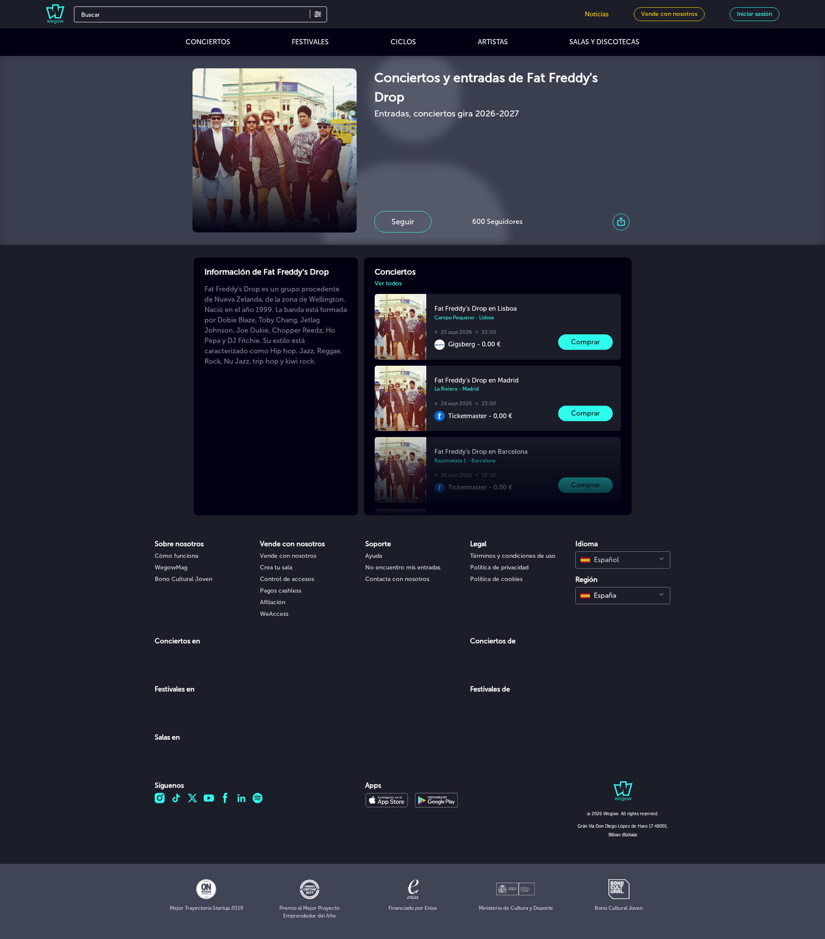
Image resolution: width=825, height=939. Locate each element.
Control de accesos (287, 579)
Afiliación (272, 602)
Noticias (597, 14)
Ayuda (373, 556)
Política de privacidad (499, 567)
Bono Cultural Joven (183, 579)
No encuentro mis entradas (402, 567)
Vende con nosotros (288, 556)
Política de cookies (496, 579)
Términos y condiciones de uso (513, 556)
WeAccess (274, 614)
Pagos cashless (280, 590)
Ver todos (388, 283)
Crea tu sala (276, 567)
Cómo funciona (176, 556)
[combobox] (623, 560)
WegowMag (171, 567)
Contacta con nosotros (397, 579)
